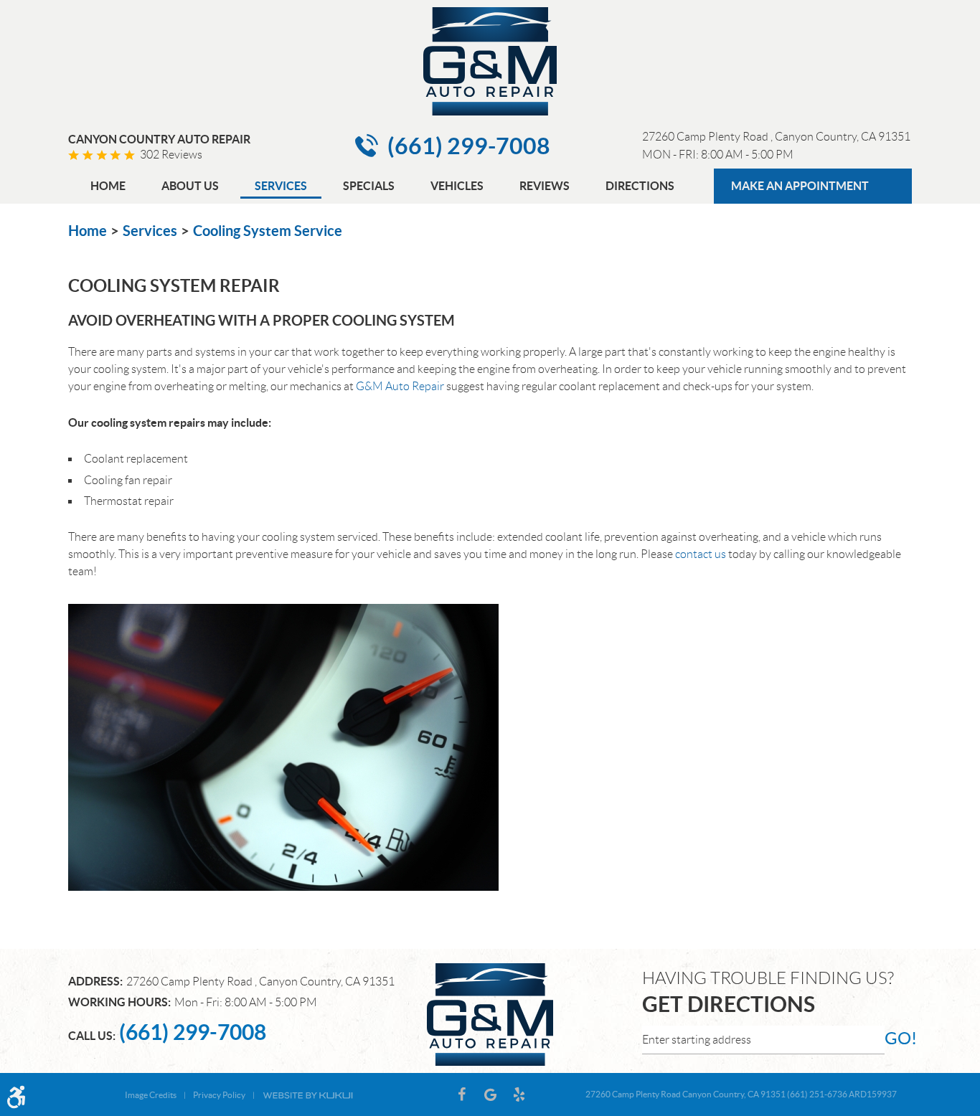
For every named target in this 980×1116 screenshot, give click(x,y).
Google (490, 1094)
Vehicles (457, 185)
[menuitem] (108, 187)
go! (898, 1038)
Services (281, 185)
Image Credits (150, 1095)
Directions (640, 185)
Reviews (544, 185)
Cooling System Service (267, 230)
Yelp (518, 1094)
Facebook (461, 1094)
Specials (369, 185)
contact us (700, 554)
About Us (190, 185)
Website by (308, 1094)
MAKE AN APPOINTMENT (800, 185)
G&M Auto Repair (400, 386)
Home (108, 185)
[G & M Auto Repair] (490, 61)
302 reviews (171, 154)
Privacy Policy (219, 1095)
